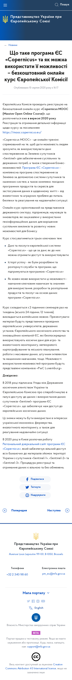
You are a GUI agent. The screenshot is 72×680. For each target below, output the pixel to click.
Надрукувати (38, 495)
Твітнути (36, 487)
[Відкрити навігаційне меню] (5, 5)
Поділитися (37, 479)
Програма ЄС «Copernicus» (40, 168)
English (39, 608)
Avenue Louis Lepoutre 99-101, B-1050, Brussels (36, 554)
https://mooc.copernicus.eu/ (22, 132)
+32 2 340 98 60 (17, 574)
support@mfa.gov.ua (38, 647)
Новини (13, 45)
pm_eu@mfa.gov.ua (53, 573)
